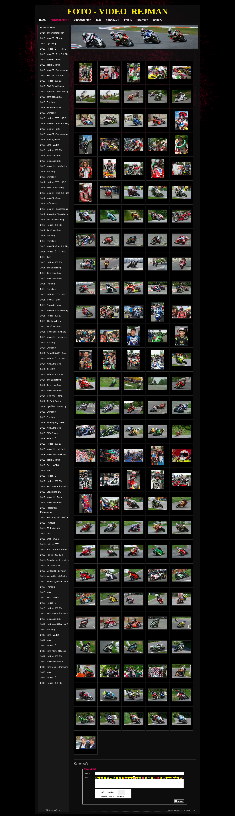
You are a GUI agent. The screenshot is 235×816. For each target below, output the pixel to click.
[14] (134, 777)
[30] (181, 777)
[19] (149, 777)
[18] (146, 777)
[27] (172, 777)
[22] (158, 777)
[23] (160, 777)
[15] (137, 777)
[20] (152, 777)
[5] (108, 777)
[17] (143, 777)
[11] (125, 777)
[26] (169, 777)
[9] (120, 777)
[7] (114, 777)
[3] (102, 777)
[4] (105, 777)
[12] (128, 777)
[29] (178, 777)
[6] (111, 777)
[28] (175, 777)
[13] (131, 777)
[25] (166, 777)
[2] (99, 777)
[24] (163, 777)
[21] (155, 777)
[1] (96, 777)
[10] (122, 777)
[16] (140, 777)
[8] (117, 777)
